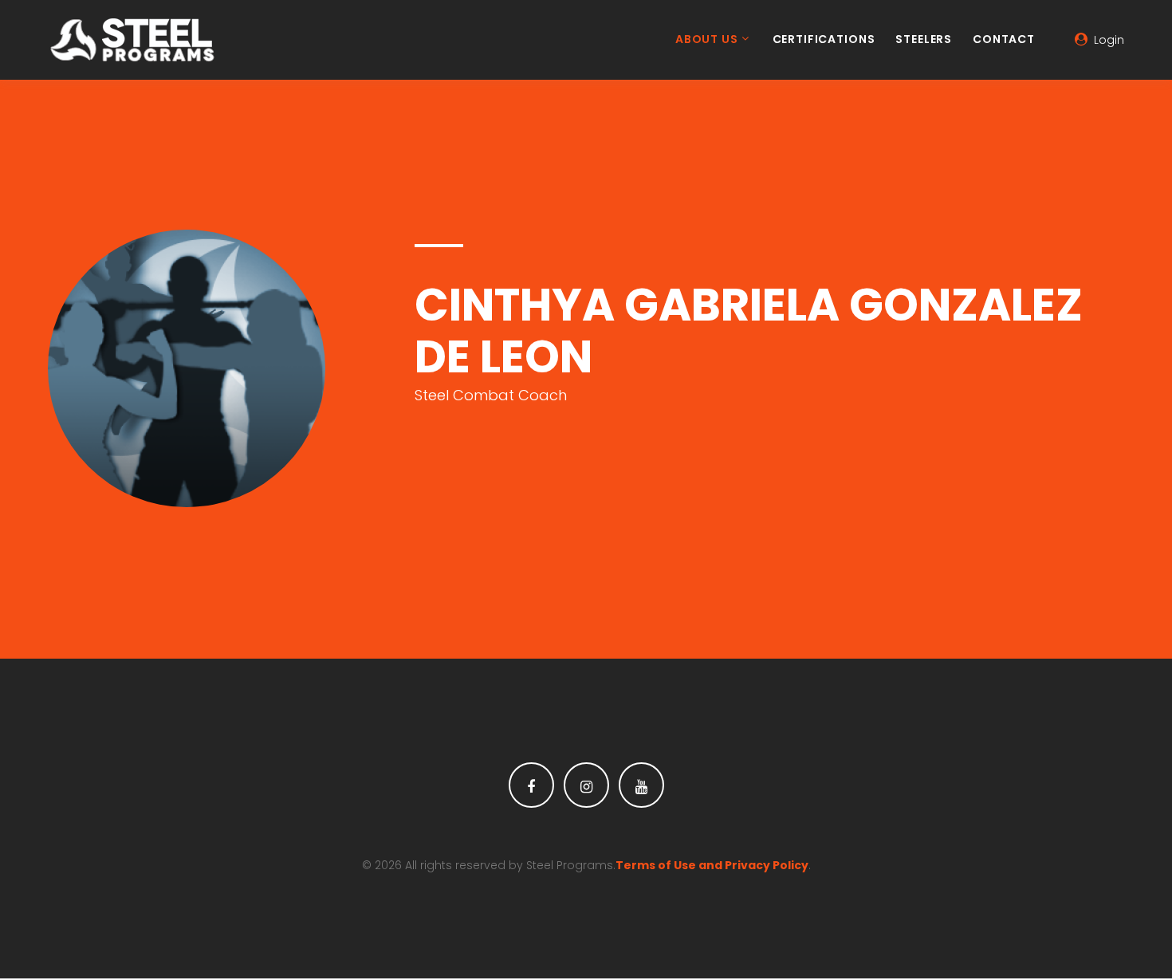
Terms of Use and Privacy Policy (711, 865)
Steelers (923, 40)
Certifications (824, 40)
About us (706, 40)
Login (1109, 40)
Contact (1004, 40)
